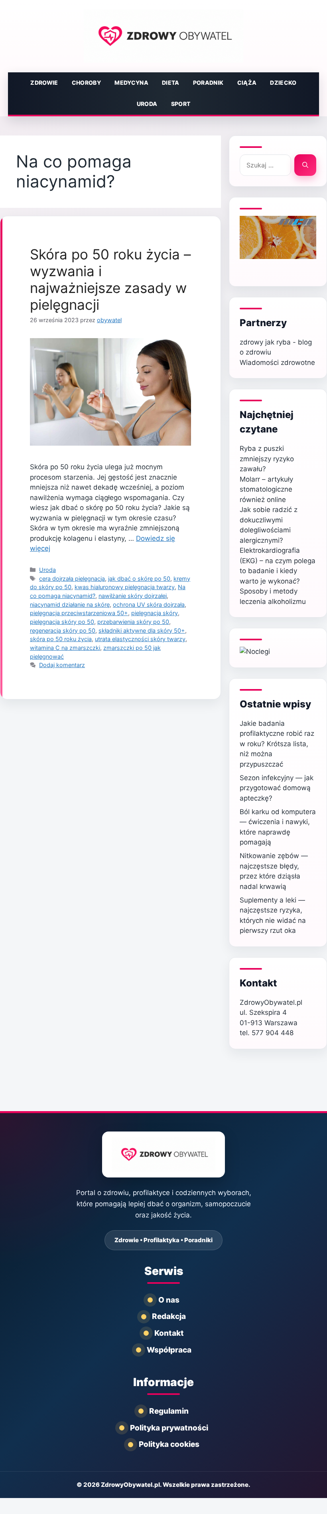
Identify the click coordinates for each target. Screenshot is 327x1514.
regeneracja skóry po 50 (62, 630)
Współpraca (169, 1350)
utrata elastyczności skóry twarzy (140, 638)
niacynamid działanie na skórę (70, 604)
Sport (181, 103)
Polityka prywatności (169, 1427)
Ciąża (247, 82)
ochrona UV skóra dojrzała (149, 604)
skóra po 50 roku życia (61, 638)
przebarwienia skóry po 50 (133, 621)
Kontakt (169, 1333)
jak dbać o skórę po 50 (139, 578)
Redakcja (169, 1316)
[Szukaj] (305, 165)
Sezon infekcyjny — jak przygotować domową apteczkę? (276, 788)
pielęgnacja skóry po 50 (62, 621)
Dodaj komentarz (62, 664)
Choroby (86, 82)
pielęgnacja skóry (154, 613)
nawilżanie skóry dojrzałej (132, 595)
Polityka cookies (169, 1444)
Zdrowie (44, 82)
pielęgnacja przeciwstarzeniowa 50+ (79, 613)
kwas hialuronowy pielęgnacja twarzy (125, 587)
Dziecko (283, 82)
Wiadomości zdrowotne (277, 363)
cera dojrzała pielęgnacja (72, 578)
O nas (168, 1300)
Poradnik (208, 82)
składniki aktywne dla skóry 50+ (141, 630)
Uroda (147, 103)
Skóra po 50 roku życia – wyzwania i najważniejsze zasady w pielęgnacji (110, 279)
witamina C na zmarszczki (65, 647)
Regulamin (169, 1411)
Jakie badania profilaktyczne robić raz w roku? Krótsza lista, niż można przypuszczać (277, 743)
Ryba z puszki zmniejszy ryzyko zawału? (267, 458)
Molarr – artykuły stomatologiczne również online (266, 489)
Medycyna (131, 82)
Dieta (170, 82)
